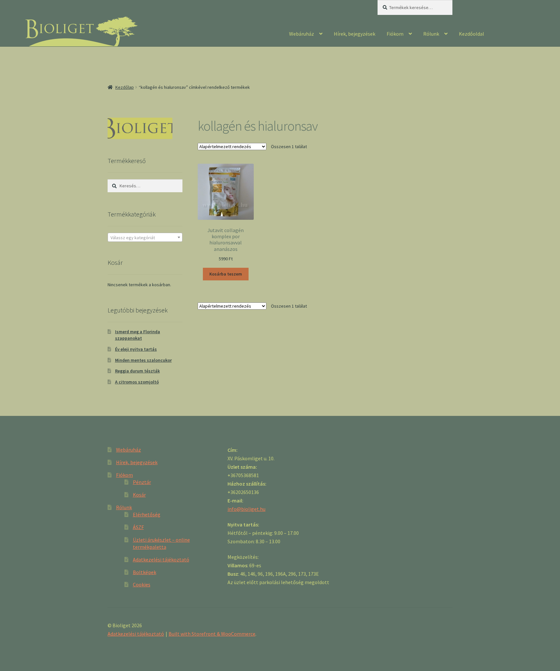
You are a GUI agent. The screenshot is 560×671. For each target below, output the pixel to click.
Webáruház (301, 33)
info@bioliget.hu (246, 509)
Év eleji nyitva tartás (136, 349)
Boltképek (144, 572)
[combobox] (145, 237)
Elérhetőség (146, 514)
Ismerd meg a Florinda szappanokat (137, 335)
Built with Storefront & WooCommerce (212, 633)
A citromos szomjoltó (137, 382)
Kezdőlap (124, 87)
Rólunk (431, 33)
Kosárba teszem (225, 274)
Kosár (139, 494)
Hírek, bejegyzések (354, 33)
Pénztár (142, 482)
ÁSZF (138, 527)
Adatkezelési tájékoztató (161, 559)
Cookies (141, 584)
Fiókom (395, 33)
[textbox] (145, 237)
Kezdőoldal (471, 33)
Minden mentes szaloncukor (143, 360)
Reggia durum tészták (137, 371)
